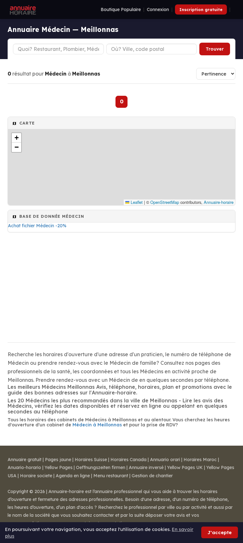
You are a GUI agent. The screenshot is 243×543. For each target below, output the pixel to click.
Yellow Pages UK (185, 467)
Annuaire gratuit (24, 459)
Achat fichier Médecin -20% (37, 226)
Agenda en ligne (73, 476)
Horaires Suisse (91, 459)
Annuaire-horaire (219, 202)
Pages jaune (58, 459)
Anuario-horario (24, 467)
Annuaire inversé (146, 467)
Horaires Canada (128, 459)
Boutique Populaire (121, 9)
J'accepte (220, 532)
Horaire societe (36, 476)
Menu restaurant (110, 476)
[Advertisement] (121, 285)
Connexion (158, 9)
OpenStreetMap (164, 202)
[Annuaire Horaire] (22, 9)
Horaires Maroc (200, 459)
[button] (16, 138)
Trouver (215, 49)
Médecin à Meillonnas (97, 425)
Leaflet (136, 202)
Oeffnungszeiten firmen (100, 467)
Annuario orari (165, 459)
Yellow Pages (58, 467)
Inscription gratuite (200, 9)
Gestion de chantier (152, 476)
